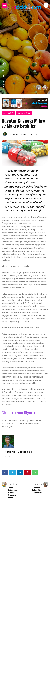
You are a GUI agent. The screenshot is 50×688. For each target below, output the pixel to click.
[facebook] (3, 81)
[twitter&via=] (3, 76)
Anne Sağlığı (8, 113)
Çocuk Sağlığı (24, 113)
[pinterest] (3, 64)
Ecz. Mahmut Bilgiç (17, 134)
